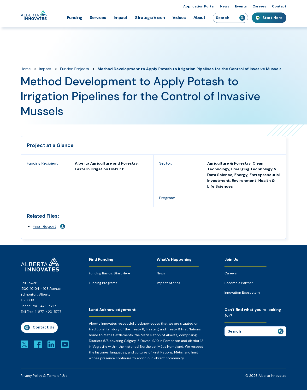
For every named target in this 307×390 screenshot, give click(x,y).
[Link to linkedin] (51, 344)
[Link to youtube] (65, 344)
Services (98, 17)
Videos (179, 17)
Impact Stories (168, 283)
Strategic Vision (150, 17)
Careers (259, 6)
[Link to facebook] (38, 344)
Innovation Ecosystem (242, 292)
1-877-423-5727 (48, 312)
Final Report (44, 226)
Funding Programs (103, 283)
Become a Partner (238, 283)
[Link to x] (24, 344)
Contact (279, 6)
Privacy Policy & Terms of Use (44, 375)
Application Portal (198, 6)
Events (241, 6)
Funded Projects (74, 68)
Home (26, 68)
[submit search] (242, 18)
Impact (120, 17)
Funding (74, 17)
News (224, 6)
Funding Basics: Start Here (109, 273)
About (199, 17)
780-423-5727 (44, 306)
